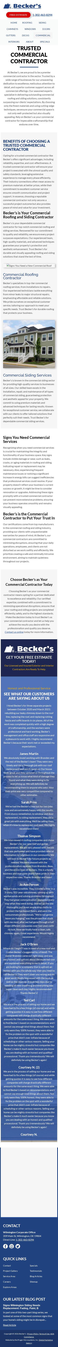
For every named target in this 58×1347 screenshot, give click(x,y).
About (29, 41)
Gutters (10, 35)
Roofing (27, 22)
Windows (30, 29)
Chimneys (12, 29)
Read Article (9, 1324)
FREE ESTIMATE (18, 14)
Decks (25, 35)
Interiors (13, 41)
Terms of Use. (44, 1334)
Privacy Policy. (33, 1334)
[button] (5, 1246)
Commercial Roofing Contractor (20, 276)
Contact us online (14, 631)
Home (14, 22)
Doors (46, 29)
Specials (45, 41)
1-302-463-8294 (42, 15)
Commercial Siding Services (27, 375)
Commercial (43, 35)
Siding (42, 22)
